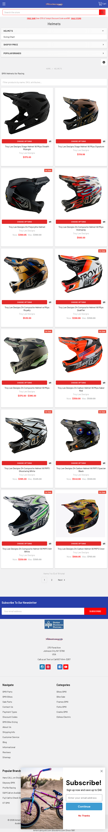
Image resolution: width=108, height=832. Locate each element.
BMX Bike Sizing (10, 722)
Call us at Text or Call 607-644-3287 (54, 659)
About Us (7, 727)
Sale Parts (7, 701)
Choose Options (24, 141)
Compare (50, 141)
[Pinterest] (48, 666)
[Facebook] (59, 666)
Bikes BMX (62, 691)
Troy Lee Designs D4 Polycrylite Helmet (27, 227)
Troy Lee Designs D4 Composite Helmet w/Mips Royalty (27, 308)
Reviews (7, 752)
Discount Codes (10, 717)
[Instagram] (42, 666)
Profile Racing (9, 787)
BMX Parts (7, 691)
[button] (104, 62)
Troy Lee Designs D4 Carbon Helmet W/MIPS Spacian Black (81, 469)
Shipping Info (9, 732)
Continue (84, 806)
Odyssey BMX (9, 782)
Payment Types (10, 711)
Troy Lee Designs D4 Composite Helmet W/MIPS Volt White (27, 550)
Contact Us (8, 706)
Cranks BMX (62, 711)
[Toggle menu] (4, 4)
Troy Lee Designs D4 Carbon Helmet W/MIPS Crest (81, 548)
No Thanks (84, 815)
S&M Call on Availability (13, 792)
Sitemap (7, 757)
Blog (5, 742)
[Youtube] (65, 666)
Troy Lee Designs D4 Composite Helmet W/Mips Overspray (81, 228)
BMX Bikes (8, 696)
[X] (54, 666)
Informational (9, 747)
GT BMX (6, 802)
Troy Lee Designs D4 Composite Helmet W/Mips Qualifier (81, 308)
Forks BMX (62, 706)
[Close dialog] (101, 771)
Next (60, 579)
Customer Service (11, 737)
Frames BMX (62, 701)
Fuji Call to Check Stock (13, 797)
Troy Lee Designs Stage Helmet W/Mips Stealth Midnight (27, 148)
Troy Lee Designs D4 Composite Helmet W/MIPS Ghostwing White (27, 469)
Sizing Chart (9, 36)
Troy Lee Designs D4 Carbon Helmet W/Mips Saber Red (81, 389)
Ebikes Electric (64, 717)
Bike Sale (61, 696)
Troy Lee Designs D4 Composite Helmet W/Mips (27, 387)
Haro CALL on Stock (12, 777)
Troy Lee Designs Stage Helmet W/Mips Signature (81, 146)
